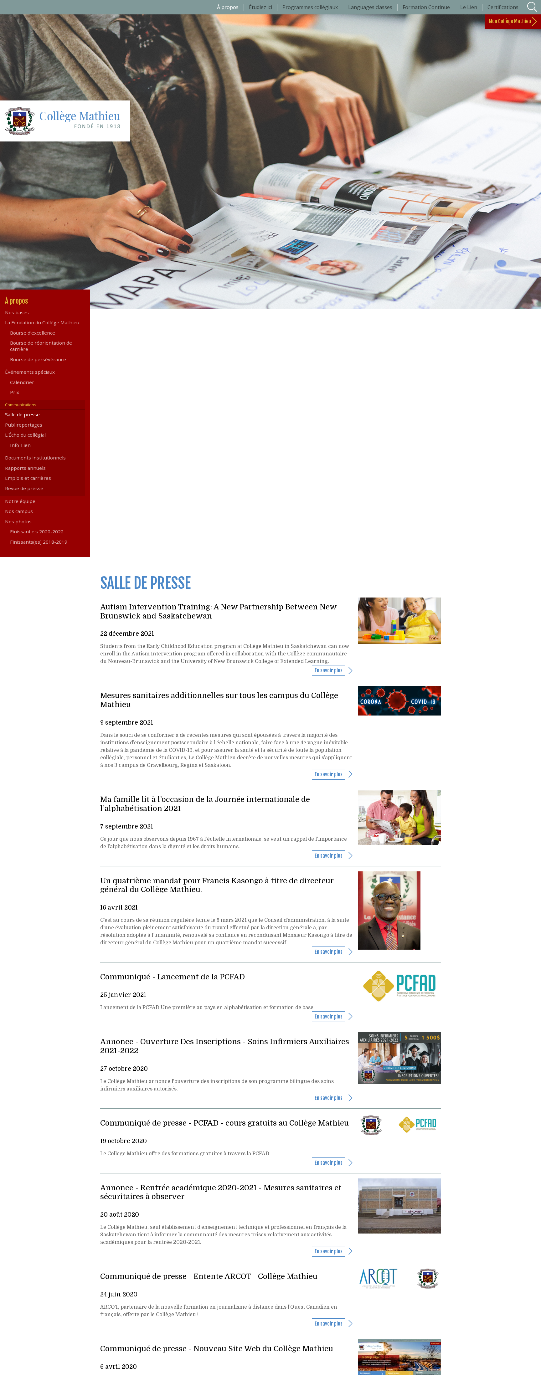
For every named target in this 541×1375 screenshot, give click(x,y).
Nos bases (17, 312)
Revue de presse (24, 488)
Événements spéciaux (30, 372)
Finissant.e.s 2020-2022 (37, 531)
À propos (29, 300)
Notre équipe (20, 501)
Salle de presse (32, 414)
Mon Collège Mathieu (510, 21)
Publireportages (23, 425)
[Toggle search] (532, 7)
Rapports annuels (25, 468)
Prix (14, 392)
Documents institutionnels (35, 457)
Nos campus (19, 511)
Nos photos (18, 521)
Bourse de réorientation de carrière (41, 346)
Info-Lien (20, 445)
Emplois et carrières (28, 478)
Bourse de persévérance (38, 359)
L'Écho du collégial (25, 435)
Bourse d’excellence (32, 333)
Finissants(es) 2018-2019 (38, 542)
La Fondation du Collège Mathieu (42, 322)
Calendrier (22, 382)
